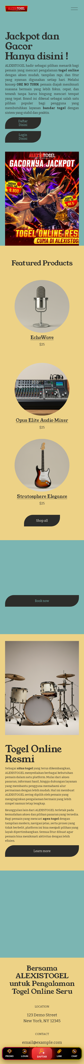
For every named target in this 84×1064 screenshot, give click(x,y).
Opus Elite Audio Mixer (42, 420)
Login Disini (23, 136)
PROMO (9, 1056)
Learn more (42, 851)
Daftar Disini (23, 123)
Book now (42, 601)
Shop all (42, 520)
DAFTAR (42, 1056)
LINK (59, 1056)
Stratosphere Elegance (42, 496)
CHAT (74, 1056)
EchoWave (42, 337)
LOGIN (24, 1056)
